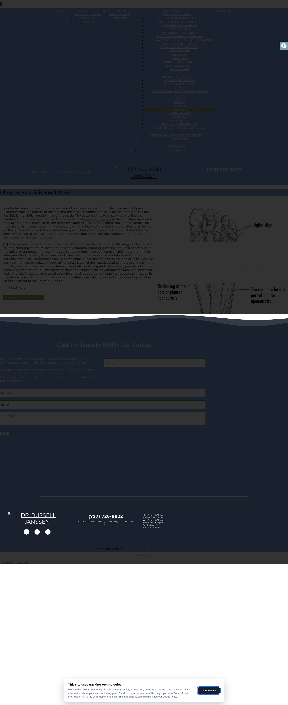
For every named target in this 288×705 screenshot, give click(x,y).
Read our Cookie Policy (164, 696)
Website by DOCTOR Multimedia (172, 548)
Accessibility (143, 548)
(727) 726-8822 (105, 516)
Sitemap (128, 548)
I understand (209, 690)
